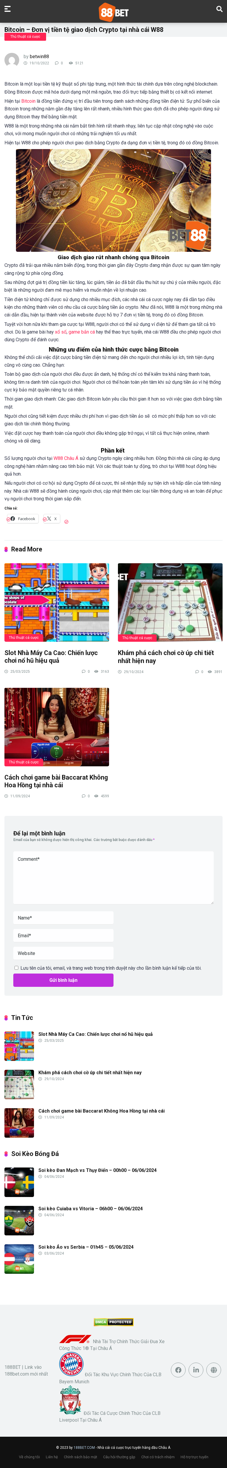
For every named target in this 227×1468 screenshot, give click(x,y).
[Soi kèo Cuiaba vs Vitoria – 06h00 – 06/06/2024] (19, 1234)
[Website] (213, 1370)
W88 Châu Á (65, 458)
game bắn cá (82, 332)
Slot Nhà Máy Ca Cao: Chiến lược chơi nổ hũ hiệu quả (51, 656)
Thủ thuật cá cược (25, 37)
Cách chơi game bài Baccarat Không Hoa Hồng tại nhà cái (56, 781)
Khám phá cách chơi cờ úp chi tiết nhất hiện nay (90, 1072)
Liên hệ (52, 1457)
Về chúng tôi (29, 1457)
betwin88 (39, 56)
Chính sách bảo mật (80, 1457)
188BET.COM (84, 1448)
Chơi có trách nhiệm (158, 1457)
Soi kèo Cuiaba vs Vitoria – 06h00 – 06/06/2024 (90, 1208)
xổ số (60, 332)
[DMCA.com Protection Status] (114, 1324)
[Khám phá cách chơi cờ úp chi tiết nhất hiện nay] (170, 602)
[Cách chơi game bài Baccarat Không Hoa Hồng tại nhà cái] (56, 726)
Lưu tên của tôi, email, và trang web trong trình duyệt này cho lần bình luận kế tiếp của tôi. (111, 968)
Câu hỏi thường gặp (119, 1457)
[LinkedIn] (196, 1370)
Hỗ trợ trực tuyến (194, 1457)
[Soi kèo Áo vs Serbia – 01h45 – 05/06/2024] (19, 1272)
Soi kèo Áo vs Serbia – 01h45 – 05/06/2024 (86, 1247)
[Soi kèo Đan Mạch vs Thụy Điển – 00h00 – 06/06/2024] (19, 1195)
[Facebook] (178, 1370)
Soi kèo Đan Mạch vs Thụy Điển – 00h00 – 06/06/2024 (97, 1170)
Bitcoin (28, 101)
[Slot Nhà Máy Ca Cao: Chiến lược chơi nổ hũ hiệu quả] (56, 602)
